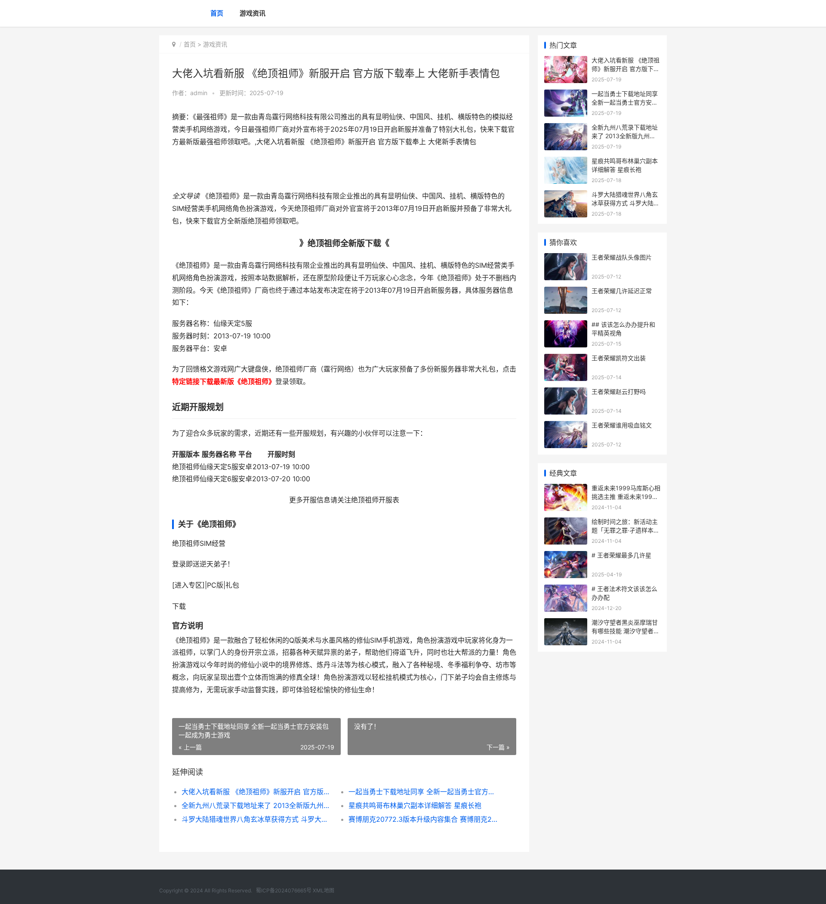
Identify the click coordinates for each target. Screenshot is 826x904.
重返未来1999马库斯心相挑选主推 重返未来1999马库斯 (626, 496)
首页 (216, 13)
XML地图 (323, 890)
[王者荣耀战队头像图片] (565, 258)
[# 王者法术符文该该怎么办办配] (565, 590)
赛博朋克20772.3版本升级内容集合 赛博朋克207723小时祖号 (423, 819)
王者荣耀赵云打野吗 (619, 391)
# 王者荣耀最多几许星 (621, 555)
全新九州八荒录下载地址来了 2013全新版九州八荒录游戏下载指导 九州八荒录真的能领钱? (257, 805)
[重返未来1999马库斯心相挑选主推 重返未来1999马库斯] (565, 489)
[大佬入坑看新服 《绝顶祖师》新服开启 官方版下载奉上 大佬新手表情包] (565, 61)
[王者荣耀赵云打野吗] (565, 392)
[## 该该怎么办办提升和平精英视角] (565, 325)
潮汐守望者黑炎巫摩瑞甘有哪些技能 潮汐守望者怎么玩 (626, 631)
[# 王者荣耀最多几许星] (565, 556)
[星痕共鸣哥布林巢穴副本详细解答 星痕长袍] (565, 162)
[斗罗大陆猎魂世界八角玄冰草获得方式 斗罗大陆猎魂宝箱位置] (565, 195)
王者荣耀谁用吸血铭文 (622, 425)
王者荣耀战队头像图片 (622, 257)
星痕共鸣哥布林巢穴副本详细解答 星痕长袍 (414, 805)
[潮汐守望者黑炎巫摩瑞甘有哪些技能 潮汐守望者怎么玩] (565, 623)
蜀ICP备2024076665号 (283, 890)
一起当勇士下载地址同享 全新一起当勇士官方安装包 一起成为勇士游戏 (423, 791)
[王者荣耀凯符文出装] (565, 359)
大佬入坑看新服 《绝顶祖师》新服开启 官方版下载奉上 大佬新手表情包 (257, 791)
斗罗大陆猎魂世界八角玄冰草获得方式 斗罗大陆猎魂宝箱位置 (257, 819)
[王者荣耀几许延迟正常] (565, 292)
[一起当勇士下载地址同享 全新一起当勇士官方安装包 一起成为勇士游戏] (565, 95)
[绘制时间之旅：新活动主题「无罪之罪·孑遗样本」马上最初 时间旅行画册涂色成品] (565, 522)
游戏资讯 (252, 13)
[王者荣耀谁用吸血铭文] (565, 426)
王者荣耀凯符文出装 (619, 358)
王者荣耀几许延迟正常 (622, 290)
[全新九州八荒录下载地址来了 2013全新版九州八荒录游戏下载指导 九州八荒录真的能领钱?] (565, 128)
